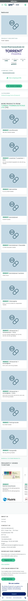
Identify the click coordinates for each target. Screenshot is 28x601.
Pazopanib (9, 450)
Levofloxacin (10, 130)
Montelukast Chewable (14, 245)
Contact (3, 519)
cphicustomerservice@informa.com (12, 545)
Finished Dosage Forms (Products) (10, 95)
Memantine (10, 189)
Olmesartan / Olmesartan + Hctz (11, 331)
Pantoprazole (11, 422)
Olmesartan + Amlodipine (11, 362)
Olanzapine (10, 301)
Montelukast (10, 217)
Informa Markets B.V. (7, 528)
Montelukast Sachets (13, 273)
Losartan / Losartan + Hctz (13, 159)
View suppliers (5, 564)
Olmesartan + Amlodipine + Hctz (11, 392)
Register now (8, 560)
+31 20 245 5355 (13, 541)
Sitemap (3, 521)
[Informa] (14, 1)
